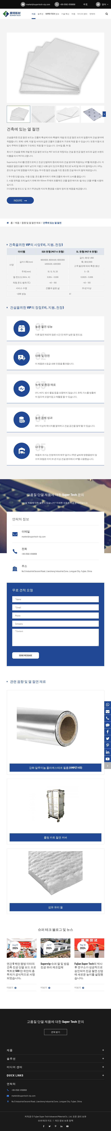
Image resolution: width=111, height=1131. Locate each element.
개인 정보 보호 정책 (64, 1120)
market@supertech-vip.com (38, 4)
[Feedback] (107, 725)
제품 (33, 14)
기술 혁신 (65, 14)
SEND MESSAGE (25, 655)
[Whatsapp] (107, 704)
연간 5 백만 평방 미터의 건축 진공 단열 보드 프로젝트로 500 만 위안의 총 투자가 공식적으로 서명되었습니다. (21, 971)
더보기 (10, 987)
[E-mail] (107, 711)
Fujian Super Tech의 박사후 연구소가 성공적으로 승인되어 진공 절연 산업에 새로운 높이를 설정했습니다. (88, 971)
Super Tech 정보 (52, 14)
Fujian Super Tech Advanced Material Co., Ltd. (53, 1116)
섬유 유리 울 (55, 907)
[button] (104, 114)
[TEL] (107, 718)
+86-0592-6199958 (67, 4)
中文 (85, 4)
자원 (73, 14)
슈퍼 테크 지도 (45, 1120)
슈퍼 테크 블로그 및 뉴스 (55, 929)
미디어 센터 (82, 14)
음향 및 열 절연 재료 (31, 222)
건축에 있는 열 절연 (52, 222)
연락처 (92, 14)
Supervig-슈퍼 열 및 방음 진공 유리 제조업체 (55, 965)
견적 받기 (55, 1032)
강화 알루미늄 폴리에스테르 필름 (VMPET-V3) (55, 767)
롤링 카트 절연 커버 (55, 837)
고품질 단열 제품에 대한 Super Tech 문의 (55, 1021)
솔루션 (40, 14)
